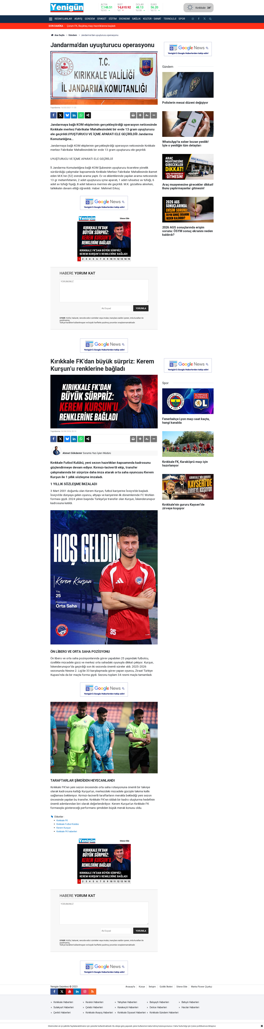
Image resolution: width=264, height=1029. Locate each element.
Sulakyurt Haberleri (63, 1007)
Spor (182, 18)
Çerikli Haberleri (62, 1012)
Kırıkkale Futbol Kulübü (68, 824)
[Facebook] (53, 115)
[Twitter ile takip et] (204, 19)
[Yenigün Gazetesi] (66, 7)
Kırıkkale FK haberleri (67, 831)
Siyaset (101, 18)
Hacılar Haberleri (190, 1007)
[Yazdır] (133, 115)
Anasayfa (130, 986)
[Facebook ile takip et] (199, 19)
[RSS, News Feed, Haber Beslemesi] (92, 991)
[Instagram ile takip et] (85, 991)
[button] (140, 115)
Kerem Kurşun (64, 827)
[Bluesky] (67, 115)
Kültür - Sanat (152, 18)
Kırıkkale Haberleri (63, 1002)
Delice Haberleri (158, 1007)
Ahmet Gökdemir (72, 453)
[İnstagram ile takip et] (193, 19)
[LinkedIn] (74, 115)
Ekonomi (124, 18)
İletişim (152, 986)
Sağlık (136, 18)
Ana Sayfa (59, 35)
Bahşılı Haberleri (190, 1002)
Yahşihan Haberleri (127, 1002)
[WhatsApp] (81, 115)
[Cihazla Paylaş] (88, 115)
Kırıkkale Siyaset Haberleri (131, 1012)
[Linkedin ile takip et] (77, 991)
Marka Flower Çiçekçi (201, 986)
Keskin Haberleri (94, 1002)
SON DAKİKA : (56, 25)
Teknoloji (170, 18)
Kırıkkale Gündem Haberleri (164, 1012)
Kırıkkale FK (62, 820)
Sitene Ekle (181, 986)
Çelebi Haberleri (94, 1007)
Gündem (90, 18)
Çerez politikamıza (199, 1026)
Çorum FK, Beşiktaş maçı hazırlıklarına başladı (91, 25)
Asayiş (78, 18)
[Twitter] (60, 115)
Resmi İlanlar (63, 18)
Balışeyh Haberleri (159, 1002)
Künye (142, 986)
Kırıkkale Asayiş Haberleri (99, 1012)
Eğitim (113, 18)
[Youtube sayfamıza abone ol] (69, 991)
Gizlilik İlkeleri (166, 986)
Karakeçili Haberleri (127, 1007)
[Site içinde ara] (210, 19)
